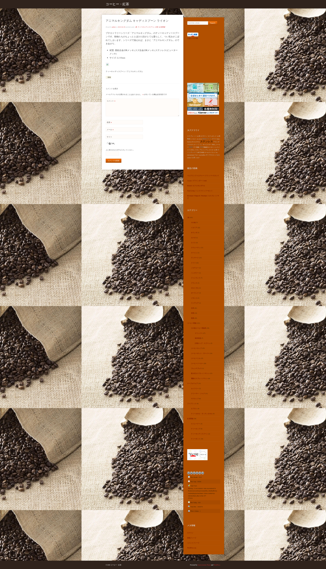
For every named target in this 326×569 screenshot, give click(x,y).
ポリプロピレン (211, 155)
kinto (218, 139)
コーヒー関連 (191, 323)
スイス (193, 243)
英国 (192, 318)
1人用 (218, 136)
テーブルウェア (192, 383)
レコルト (193, 139)
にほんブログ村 (192, 38)
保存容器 (198, 338)
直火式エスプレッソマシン (200, 373)
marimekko (202, 155)
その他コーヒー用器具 (198, 328)
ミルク (197, 158)
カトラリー (195, 388)
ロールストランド (210, 152)
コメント (111, 101)
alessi (200, 139)
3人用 (193, 158)
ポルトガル (195, 288)
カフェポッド (212, 136)
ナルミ (196, 155)
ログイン (190, 533)
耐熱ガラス (206, 138)
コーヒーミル (195, 358)
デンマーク (195, 258)
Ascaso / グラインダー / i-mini (197, 181)
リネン (197, 150)
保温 (202, 152)
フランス (194, 283)
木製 (201, 147)
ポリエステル (195, 142)
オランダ (194, 232)
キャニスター (207, 144)
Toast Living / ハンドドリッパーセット (200, 191)
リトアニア (195, 303)
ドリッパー (198, 333)
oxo (198, 139)
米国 (192, 313)
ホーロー (211, 147)
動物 (109, 77)
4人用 (198, 136)
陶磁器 (205, 147)
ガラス (214, 139)
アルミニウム (204, 150)
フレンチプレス (196, 368)
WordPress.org (191, 548)
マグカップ (195, 398)
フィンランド (195, 278)
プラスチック (191, 144)
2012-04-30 (121, 27)
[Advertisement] (203, 61)
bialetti (189, 142)
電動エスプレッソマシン (199, 378)
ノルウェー (195, 268)
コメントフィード (193, 543)
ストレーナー (195, 424)
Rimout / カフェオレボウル (196, 186)
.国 (136, 27)
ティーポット (195, 439)
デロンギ (216, 142)
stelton (189, 158)
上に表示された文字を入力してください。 (120, 150)
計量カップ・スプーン (202, 343)
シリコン (199, 144)
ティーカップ (195, 429)
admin (114, 27)
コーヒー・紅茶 (117, 4)
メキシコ (194, 298)
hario (218, 155)
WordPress (217, 565)
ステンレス (206, 141)
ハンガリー (195, 273)
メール (110, 129)
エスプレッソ (191, 136)
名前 (109, 122)
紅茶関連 (162, 27)
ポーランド (195, 293)
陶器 (188, 139)
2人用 (215, 150)
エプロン (194, 408)
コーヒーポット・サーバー (200, 353)
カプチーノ (204, 136)
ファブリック (191, 403)
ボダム (192, 150)
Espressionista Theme (204, 565)
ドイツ (193, 263)
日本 (156, 27)
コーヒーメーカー (197, 363)
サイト (109, 137)
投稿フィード (191, 538)
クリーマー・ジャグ (198, 393)
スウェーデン (195, 247)
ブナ (194, 147)
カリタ (211, 150)
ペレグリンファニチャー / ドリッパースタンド (203, 175)
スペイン (194, 253)
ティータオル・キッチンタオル (201, 414)
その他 (193, 222)
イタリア (194, 227)
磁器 (191, 147)
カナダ (193, 238)
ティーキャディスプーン (146, 27)
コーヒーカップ (196, 348)
